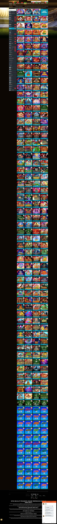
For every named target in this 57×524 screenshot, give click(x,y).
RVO (11, 67)
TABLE (39, 3)
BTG (11, 80)
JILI (11, 39)
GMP (11, 86)
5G (11, 30)
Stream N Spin (29, 3)
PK (11, 45)
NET (11, 71)
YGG (11, 54)
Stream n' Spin (13, 13)
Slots (25, 3)
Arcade (36, 3)
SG (11, 37)
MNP (11, 84)
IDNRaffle (42, 3)
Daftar (46, 1)
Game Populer (13, 11)
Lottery (46, 3)
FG (11, 88)
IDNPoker (21, 3)
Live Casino (18, 3)
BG (11, 56)
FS (11, 41)
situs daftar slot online (40, 509)
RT (11, 69)
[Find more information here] (49, 512)
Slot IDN (19, 517)
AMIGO (12, 43)
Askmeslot (12, 58)
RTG (11, 82)
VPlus (12, 60)
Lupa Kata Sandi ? (30, 0)
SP (11, 73)
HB (11, 28)
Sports (14, 3)
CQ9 (11, 52)
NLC (11, 26)
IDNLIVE (33, 3)
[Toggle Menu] (1, 519)
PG (11, 22)
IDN (11, 15)
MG (11, 24)
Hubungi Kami (35, 0)
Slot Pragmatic (30, 515)
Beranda (10, 3)
